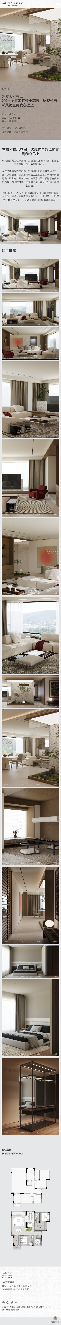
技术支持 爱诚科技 (10, 1309)
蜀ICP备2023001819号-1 (38, 1307)
